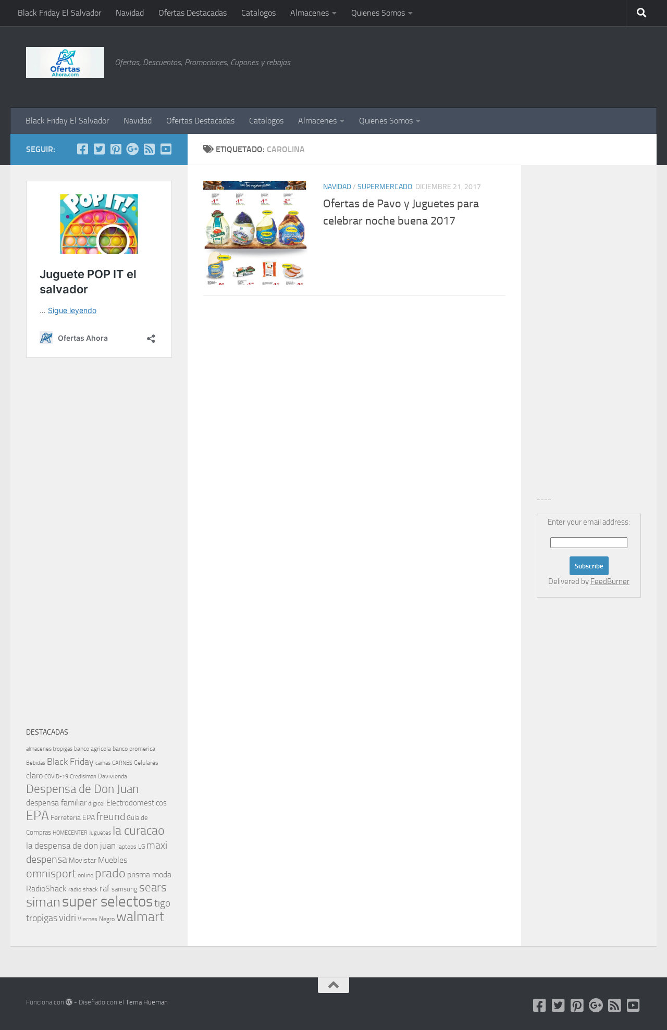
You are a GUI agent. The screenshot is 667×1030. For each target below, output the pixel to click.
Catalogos (258, 13)
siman (43, 902)
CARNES (122, 763)
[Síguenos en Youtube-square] (165, 149)
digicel (96, 803)
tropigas (41, 918)
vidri (67, 918)
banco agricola (92, 748)
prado (110, 873)
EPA (37, 815)
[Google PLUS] (132, 149)
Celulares (146, 762)
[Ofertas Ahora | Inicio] (65, 62)
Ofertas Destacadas (192, 13)
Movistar (82, 860)
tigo (162, 903)
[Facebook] (82, 149)
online (85, 875)
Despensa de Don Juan (82, 789)
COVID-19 (56, 776)
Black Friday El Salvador (59, 13)
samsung (125, 889)
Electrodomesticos (136, 803)
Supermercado (384, 186)
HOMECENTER (70, 832)
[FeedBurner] (149, 149)
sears (153, 887)
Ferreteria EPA (73, 817)
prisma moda (149, 874)
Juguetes (100, 832)
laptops (127, 846)
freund (110, 816)
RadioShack (46, 889)
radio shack (83, 889)
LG (141, 846)
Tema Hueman (147, 1002)
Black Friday (70, 761)
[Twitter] (99, 149)
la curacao (139, 830)
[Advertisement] (589, 65)
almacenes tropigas (49, 749)
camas (102, 763)
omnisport (51, 873)
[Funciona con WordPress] (69, 1002)
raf (105, 888)
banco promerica (134, 748)
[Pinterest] (115, 149)
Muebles (112, 860)
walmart (140, 916)
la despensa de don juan (71, 845)
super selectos (107, 901)
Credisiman (83, 776)
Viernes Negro (96, 919)
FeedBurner (609, 581)
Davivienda (112, 776)
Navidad (130, 13)
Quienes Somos (378, 13)
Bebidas (35, 763)
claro (34, 775)
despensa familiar (56, 803)
